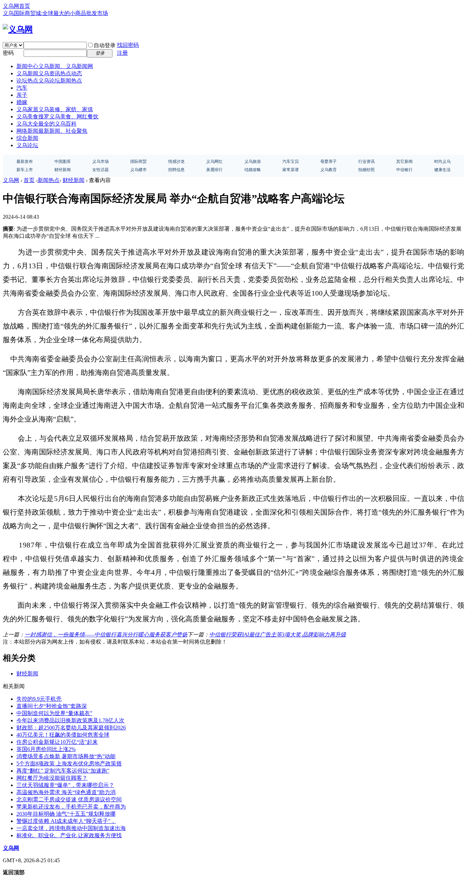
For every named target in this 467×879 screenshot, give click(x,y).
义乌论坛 (27, 145)
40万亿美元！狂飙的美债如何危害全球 (62, 735)
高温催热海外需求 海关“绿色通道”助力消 (66, 792)
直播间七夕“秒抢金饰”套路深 (51, 706)
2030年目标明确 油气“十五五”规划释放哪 (66, 814)
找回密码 (128, 45)
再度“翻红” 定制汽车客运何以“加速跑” (62, 771)
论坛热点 (49, 80)
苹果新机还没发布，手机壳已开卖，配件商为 (71, 807)
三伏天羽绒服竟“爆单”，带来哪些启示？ (65, 785)
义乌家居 (54, 109)
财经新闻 (73, 180)
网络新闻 (52, 131)
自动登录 (105, 45)
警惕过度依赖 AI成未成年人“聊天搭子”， (66, 821)
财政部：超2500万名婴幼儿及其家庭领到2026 (71, 728)
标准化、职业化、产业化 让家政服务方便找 (69, 835)
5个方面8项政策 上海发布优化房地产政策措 (69, 763)
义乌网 (11, 180)
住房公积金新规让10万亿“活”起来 (57, 742)
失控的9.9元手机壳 (39, 699)
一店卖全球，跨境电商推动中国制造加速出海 (71, 828)
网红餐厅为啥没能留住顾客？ (52, 778)
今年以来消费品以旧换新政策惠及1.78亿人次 (70, 720)
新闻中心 (54, 66)
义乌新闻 (49, 73)
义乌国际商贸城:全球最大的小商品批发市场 (55, 13)
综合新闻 (27, 138)
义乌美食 (57, 116)
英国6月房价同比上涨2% (46, 749)
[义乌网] (18, 29)
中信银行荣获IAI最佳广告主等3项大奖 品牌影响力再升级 (277, 634)
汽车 (21, 88)
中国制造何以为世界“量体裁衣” (54, 713)
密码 (8, 53)
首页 (29, 180)
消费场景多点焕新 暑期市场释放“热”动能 (66, 756)
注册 (122, 53)
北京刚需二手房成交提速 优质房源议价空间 (69, 799)
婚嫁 (21, 102)
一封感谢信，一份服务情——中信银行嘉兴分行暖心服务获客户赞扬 (106, 634)
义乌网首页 (16, 6)
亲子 (21, 95)
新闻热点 (48, 180)
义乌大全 (46, 124)
